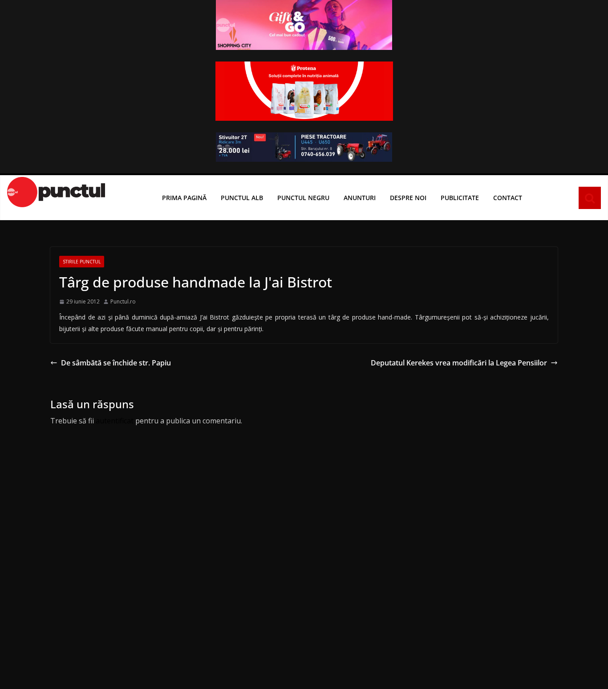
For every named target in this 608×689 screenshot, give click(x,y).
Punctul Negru (303, 197)
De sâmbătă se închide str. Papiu (116, 363)
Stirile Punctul (82, 261)
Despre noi (408, 197)
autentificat (115, 421)
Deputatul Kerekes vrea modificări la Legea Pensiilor (459, 363)
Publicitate (460, 197)
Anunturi (360, 197)
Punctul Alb (242, 197)
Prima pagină (184, 197)
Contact (507, 197)
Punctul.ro (123, 301)
